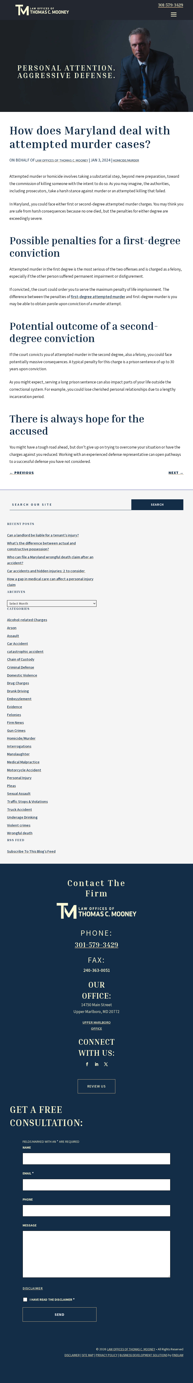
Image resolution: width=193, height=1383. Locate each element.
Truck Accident (19, 809)
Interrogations (19, 746)
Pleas (11, 785)
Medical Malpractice (23, 762)
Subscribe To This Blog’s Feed (31, 851)
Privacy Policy (106, 1355)
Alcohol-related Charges (27, 619)
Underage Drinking (22, 817)
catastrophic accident (25, 651)
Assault (13, 635)
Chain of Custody (20, 659)
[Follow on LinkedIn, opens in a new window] (96, 1064)
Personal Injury (19, 777)
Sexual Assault (19, 793)
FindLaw (177, 1355)
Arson (11, 627)
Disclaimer (33, 1288)
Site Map (88, 1355)
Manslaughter (18, 754)
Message (29, 1225)
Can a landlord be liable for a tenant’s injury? (43, 535)
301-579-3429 (170, 4)
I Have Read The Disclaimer (52, 1299)
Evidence (14, 706)
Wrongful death (19, 833)
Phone (28, 1199)
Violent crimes (18, 825)
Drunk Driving (18, 691)
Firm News (15, 722)
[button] (173, 14)
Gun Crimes (16, 730)
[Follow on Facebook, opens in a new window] (87, 1064)
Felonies (14, 714)
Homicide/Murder (126, 160)
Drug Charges (18, 683)
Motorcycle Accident (24, 770)
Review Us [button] (96, 1086)
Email (28, 1173)
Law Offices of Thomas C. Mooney (62, 160)
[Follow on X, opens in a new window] (106, 1064)
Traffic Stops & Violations (27, 801)
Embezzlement (19, 698)
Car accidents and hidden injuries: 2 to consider (46, 570)
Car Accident (17, 643)
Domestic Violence (22, 675)
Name (27, 1147)
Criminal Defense (20, 667)
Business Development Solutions (143, 1355)
